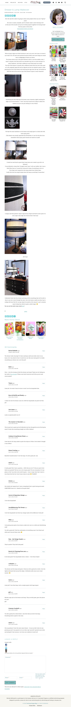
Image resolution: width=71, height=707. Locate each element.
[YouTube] (59, 2)
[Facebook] (53, 2)
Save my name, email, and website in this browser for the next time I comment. (40, 676)
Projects (13, 2)
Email (21, 678)
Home (6, 2)
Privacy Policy (32, 705)
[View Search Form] (65, 2)
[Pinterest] (62, 2)
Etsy (26, 2)
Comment (8, 657)
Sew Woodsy (14, 374)
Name (7, 678)
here (23, 306)
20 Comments (29, 12)
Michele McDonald (9, 12)
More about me (57, 39)
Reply (43, 351)
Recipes (20, 2)
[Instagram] (56, 2)
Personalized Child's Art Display (25, 29)
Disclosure (39, 705)
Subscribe (47, 2)
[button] (25, 645)
